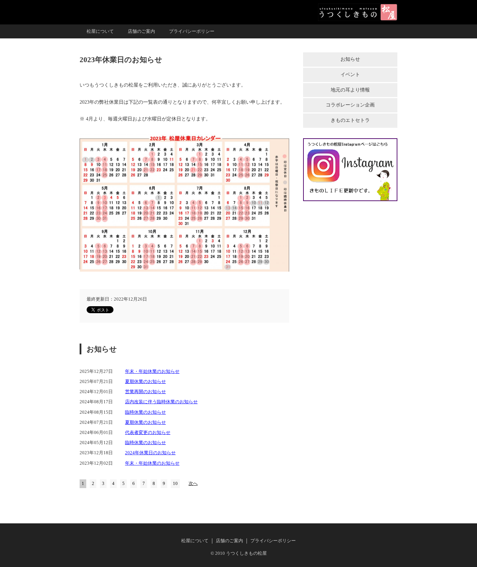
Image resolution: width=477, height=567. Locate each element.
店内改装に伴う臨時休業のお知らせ (161, 401)
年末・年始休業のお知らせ (152, 371)
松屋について (100, 31)
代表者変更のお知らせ (147, 432)
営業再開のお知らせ (145, 391)
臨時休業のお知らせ (145, 412)
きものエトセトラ (350, 120)
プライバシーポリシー (191, 31)
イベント (350, 74)
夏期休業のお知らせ (145, 381)
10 (175, 483)
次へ (193, 483)
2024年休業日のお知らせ (150, 452)
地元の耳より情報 (350, 90)
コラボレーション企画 (350, 105)
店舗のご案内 (141, 31)
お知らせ (350, 59)
